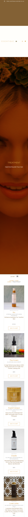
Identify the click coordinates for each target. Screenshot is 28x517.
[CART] (24, 41)
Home (12, 280)
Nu (14, 312)
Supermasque (14, 408)
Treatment (14, 358)
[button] (16, 41)
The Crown (14, 360)
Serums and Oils (14, 310)
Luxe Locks (14, 503)
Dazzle (14, 456)
